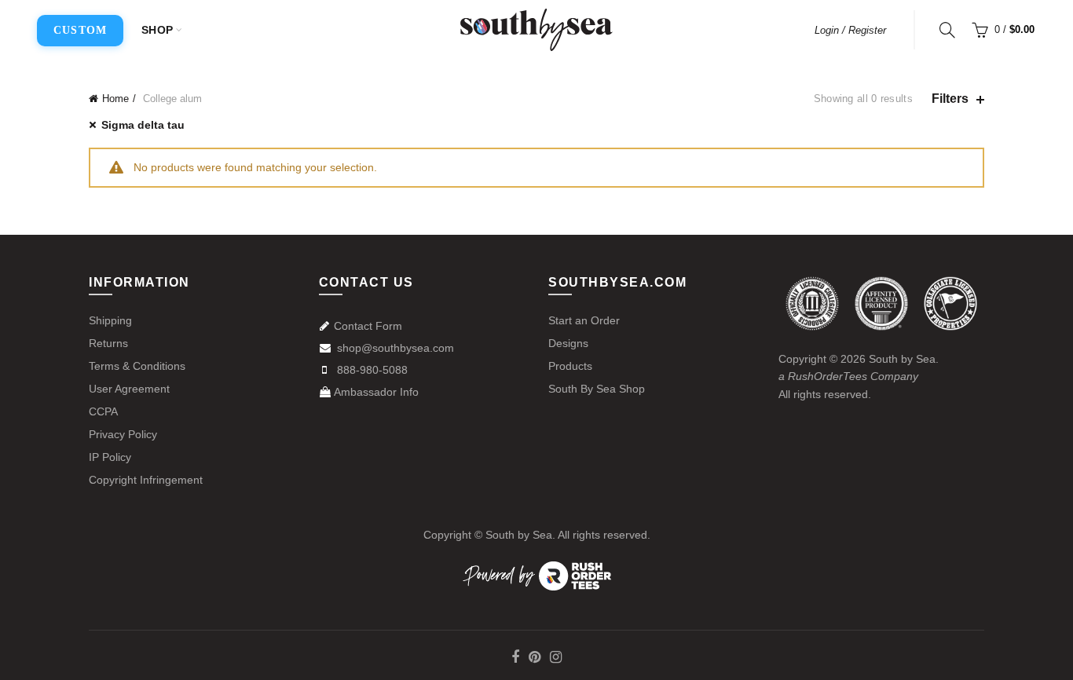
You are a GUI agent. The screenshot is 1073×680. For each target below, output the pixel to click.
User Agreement (129, 388)
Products (570, 366)
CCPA (103, 411)
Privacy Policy (123, 434)
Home (115, 98)
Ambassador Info (376, 392)
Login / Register (850, 30)
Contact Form (368, 326)
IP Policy (110, 457)
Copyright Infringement (146, 479)
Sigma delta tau (143, 125)
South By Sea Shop (596, 388)
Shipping (110, 320)
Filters (950, 98)
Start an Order (584, 320)
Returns (108, 343)
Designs (568, 343)
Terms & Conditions (137, 366)
